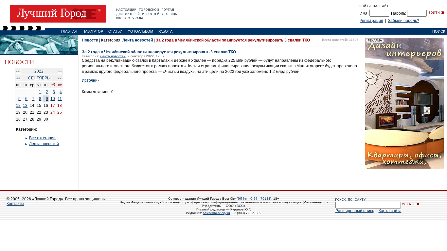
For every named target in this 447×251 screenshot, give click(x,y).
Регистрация (371, 20)
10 (52, 98)
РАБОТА (165, 31)
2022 (39, 71)
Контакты (15, 203)
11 (60, 98)
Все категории (42, 138)
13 (25, 105)
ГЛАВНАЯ (69, 31)
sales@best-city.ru (216, 213)
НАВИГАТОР (92, 31)
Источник (90, 80)
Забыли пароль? (403, 20)
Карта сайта (390, 211)
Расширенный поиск (354, 211)
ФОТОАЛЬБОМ (140, 31)
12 (18, 105)
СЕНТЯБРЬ (39, 78)
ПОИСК (438, 31)
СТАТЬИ (115, 31)
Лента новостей (44, 144)
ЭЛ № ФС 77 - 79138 (254, 198)
